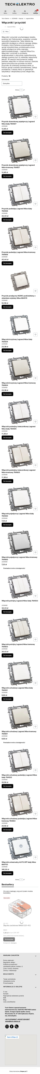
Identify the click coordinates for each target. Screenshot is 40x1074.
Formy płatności (8, 960)
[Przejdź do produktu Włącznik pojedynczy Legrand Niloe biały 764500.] (20, 499)
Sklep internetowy (17, 1071)
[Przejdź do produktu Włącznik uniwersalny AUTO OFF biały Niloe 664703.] (20, 847)
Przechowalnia (8, 983)
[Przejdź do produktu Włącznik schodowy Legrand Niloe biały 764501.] (20, 673)
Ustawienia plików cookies (12, 966)
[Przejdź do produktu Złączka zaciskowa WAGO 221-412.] (20, 908)
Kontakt (5, 994)
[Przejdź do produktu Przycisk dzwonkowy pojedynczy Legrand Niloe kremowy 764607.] (20, 150)
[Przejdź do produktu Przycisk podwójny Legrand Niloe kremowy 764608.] (20, 237)
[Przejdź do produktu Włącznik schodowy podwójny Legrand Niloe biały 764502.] (20, 760)
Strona (17, 90)
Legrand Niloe (30, 18)
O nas (5, 992)
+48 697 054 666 (23, 1019)
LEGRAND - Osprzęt (17, 18)
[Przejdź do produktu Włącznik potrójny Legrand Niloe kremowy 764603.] (20, 629)
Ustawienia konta (9, 981)
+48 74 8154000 (10, 1019)
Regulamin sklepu (9, 962)
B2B (4, 998)
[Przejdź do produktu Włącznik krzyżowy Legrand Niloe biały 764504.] (20, 324)
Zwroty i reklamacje (9, 970)
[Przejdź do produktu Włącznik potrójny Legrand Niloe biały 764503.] (20, 586)
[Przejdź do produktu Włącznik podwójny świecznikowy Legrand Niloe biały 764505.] (20, 412)
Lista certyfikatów (9, 1002)
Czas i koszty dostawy (10, 968)
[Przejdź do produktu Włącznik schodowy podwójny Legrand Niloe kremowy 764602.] (20, 804)
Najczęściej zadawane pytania (13, 996)
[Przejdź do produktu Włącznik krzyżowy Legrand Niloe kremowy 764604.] (20, 368)
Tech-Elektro (5, 18)
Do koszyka (7, 132)
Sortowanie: (6, 79)
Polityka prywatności (10, 964)
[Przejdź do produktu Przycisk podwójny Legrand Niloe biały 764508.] (20, 194)
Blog (4, 1000)
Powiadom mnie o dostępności (14, 568)
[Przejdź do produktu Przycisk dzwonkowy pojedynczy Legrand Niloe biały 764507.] (20, 107)
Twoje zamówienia (9, 979)
